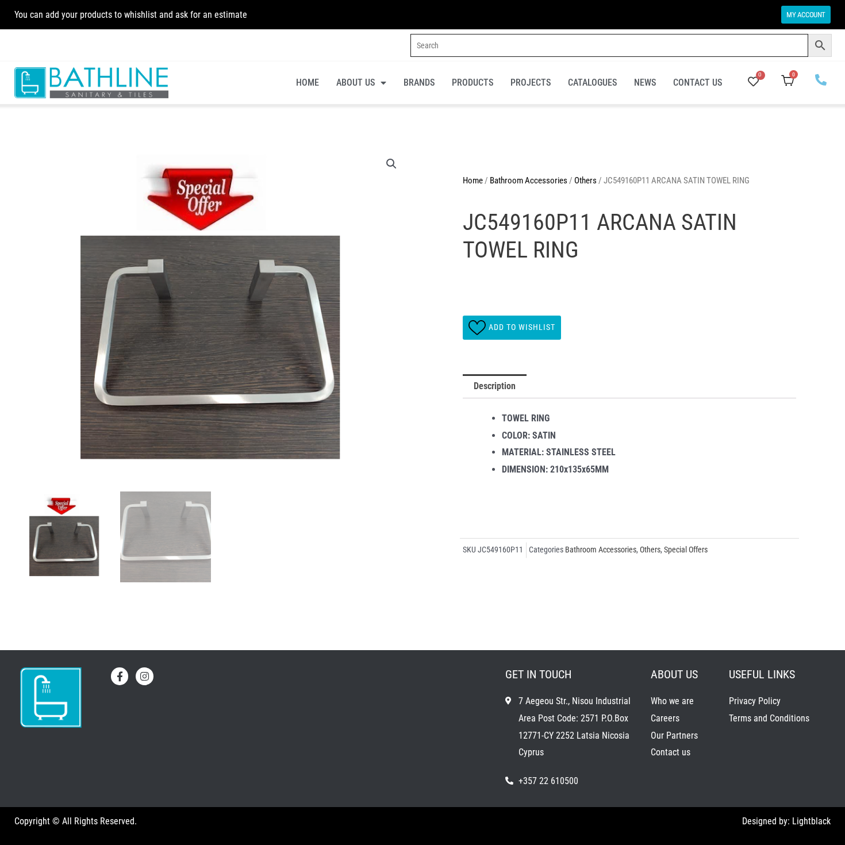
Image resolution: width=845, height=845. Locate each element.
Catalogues (592, 82)
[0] (753, 82)
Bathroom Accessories (528, 180)
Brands (419, 82)
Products (472, 82)
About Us (355, 82)
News (645, 82)
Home (307, 82)
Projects (530, 82)
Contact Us (697, 82)
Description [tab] (495, 386)
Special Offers (686, 550)
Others (585, 180)
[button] (391, 163)
